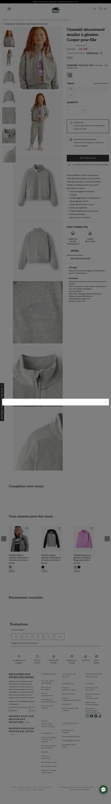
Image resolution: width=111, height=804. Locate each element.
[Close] (106, 402)
